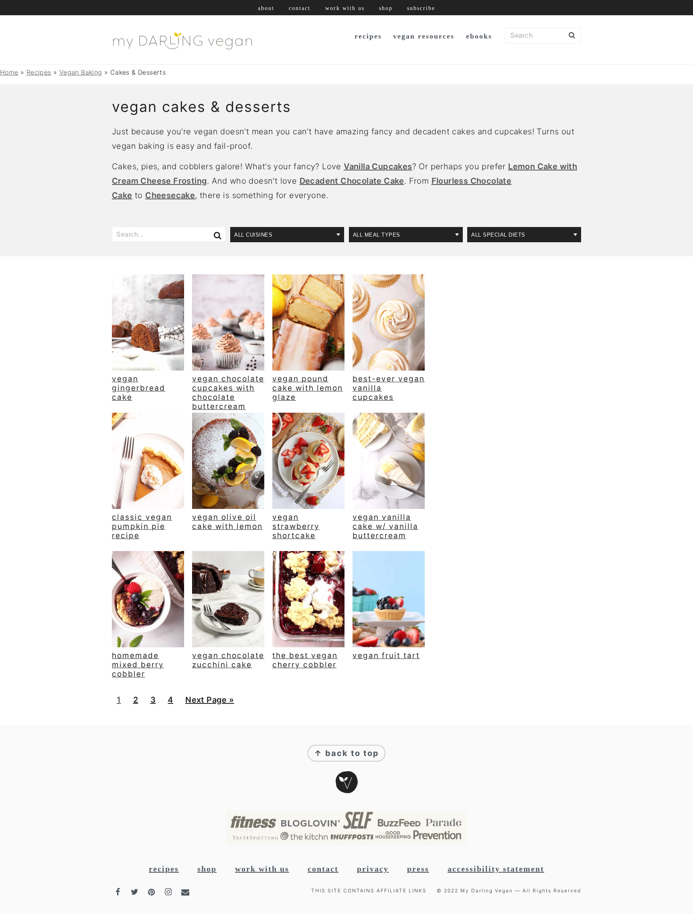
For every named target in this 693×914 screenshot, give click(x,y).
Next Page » (209, 702)
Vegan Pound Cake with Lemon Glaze (307, 388)
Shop (207, 868)
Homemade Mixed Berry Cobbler (138, 665)
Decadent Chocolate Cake (352, 181)
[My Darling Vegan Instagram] (169, 892)
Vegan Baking (80, 72)
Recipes (38, 72)
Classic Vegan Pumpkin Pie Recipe (142, 526)
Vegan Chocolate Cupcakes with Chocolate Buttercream (228, 392)
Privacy (373, 868)
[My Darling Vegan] (182, 50)
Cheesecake (170, 195)
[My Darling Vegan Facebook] (118, 892)
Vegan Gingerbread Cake (138, 388)
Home (9, 72)
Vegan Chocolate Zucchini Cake (228, 660)
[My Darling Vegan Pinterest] (152, 892)
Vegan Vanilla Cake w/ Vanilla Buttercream (385, 526)
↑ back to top (346, 753)
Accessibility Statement (496, 868)
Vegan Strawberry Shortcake (296, 526)
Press (418, 868)
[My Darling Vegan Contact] (186, 892)
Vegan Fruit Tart (386, 655)
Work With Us (262, 868)
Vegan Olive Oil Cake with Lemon (227, 522)
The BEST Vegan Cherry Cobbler (305, 660)
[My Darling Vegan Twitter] (135, 892)
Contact (323, 868)
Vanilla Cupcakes (378, 166)
